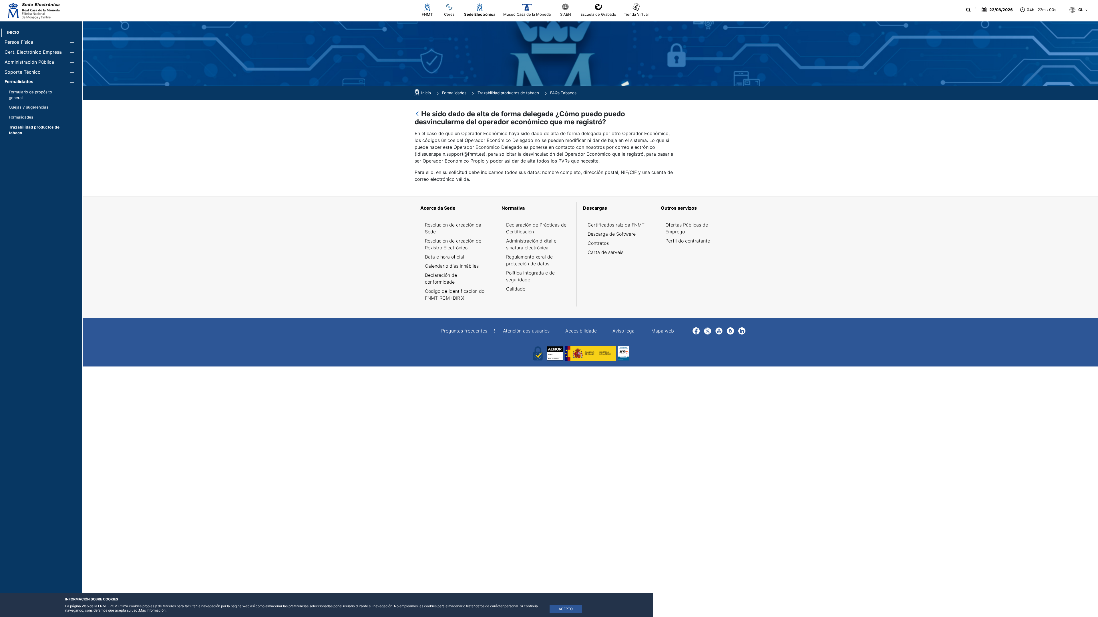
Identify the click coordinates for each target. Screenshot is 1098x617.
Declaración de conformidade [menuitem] (441, 278)
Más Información (152, 610)
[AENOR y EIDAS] (537, 353)
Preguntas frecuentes (464, 331)
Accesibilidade (581, 331)
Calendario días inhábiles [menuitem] (452, 266)
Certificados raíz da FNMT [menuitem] (616, 225)
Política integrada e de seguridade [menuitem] (530, 276)
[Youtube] (719, 330)
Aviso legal (624, 331)
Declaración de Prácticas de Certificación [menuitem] (536, 228)
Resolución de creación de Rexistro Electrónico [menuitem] (453, 244)
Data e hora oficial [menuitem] (444, 257)
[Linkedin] (741, 330)
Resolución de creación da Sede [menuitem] (453, 228)
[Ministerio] (590, 353)
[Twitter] (707, 330)
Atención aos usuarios (526, 331)
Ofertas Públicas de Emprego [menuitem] (686, 228)
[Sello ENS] (643, 353)
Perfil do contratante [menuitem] (687, 241)
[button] (72, 42)
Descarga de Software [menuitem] (612, 234)
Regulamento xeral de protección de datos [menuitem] (529, 260)
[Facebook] (696, 330)
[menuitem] (13, 32)
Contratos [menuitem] (598, 243)
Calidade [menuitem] (515, 289)
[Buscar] (969, 10)
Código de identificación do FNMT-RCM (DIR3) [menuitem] (454, 294)
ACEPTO (566, 609)
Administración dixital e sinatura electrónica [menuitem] (531, 244)
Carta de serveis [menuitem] (605, 252)
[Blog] (730, 330)
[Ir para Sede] (33, 10)
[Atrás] (417, 114)
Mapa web (662, 331)
